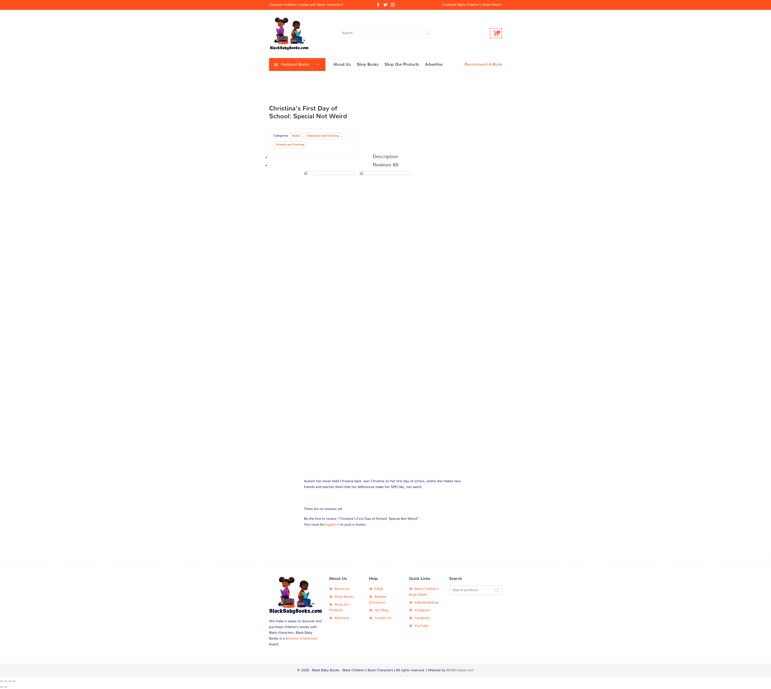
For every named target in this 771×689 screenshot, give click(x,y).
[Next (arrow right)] (5, 687)
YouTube (421, 626)
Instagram (422, 610)
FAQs (378, 589)
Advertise (434, 64)
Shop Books (367, 64)
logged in (332, 524)
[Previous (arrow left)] (1, 687)
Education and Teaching (323, 135)
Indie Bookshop (426, 602)
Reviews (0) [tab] (385, 165)
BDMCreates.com (460, 670)
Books (296, 135)
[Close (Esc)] (14, 681)
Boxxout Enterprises (301, 638)
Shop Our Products (401, 64)
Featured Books (295, 64)
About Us (342, 64)
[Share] (10, 681)
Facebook (421, 618)
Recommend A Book (483, 64)
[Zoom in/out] (1, 681)
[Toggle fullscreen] (5, 681)
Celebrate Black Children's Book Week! (472, 4)
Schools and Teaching (290, 144)
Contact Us (383, 618)
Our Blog (381, 610)
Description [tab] (385, 156)
